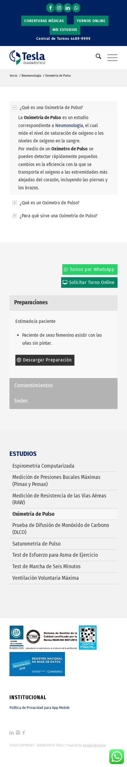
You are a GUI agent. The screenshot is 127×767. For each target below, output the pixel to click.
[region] (63, 154)
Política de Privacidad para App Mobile (39, 707)
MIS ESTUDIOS (65, 29)
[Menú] (109, 57)
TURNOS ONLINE (91, 21)
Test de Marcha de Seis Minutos (46, 566)
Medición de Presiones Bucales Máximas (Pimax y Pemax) (56, 480)
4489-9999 (81, 38)
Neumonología (69, 125)
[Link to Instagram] (59, 7)
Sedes (21, 400)
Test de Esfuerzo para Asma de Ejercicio (55, 555)
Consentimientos (33, 385)
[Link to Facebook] (50, 7)
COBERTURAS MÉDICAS (44, 21)
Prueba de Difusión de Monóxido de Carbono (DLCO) (60, 528)
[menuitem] (44, 20)
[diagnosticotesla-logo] (52, 57)
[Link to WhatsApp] (76, 7)
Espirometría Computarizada (43, 466)
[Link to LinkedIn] (68, 7)
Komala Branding (94, 745)
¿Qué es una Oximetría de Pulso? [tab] (51, 107)
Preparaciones (31, 302)
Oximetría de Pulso (33, 514)
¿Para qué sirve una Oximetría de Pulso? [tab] (58, 216)
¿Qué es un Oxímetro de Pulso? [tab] (49, 203)
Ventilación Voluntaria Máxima (45, 578)
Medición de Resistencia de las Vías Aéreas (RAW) (59, 499)
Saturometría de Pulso (36, 544)
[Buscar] (95, 57)
